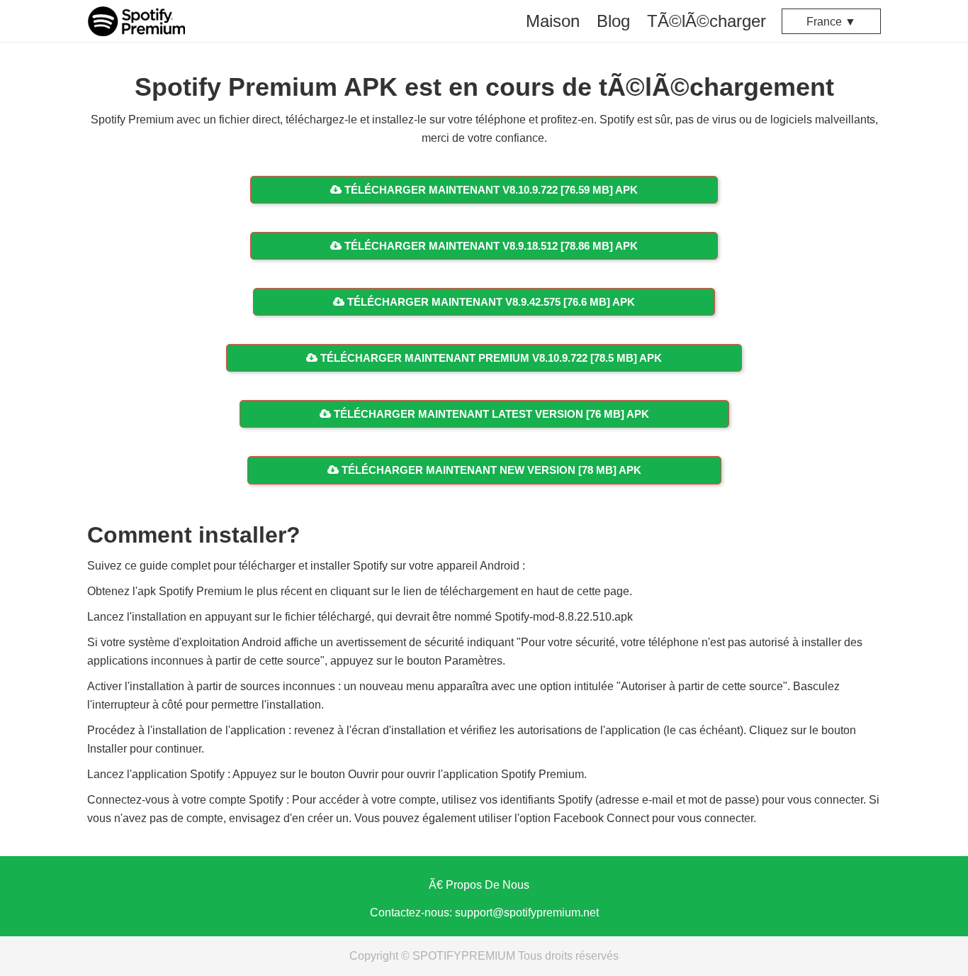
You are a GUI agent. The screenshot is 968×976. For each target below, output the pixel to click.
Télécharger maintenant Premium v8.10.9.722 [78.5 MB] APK (489, 358)
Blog (613, 20)
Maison (553, 20)
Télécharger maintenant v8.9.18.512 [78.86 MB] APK (490, 246)
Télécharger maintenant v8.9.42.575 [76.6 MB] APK (489, 302)
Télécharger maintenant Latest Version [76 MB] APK (490, 414)
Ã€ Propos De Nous (479, 885)
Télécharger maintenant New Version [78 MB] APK (490, 470)
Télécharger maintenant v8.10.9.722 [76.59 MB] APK (490, 190)
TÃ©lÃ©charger (706, 20)
